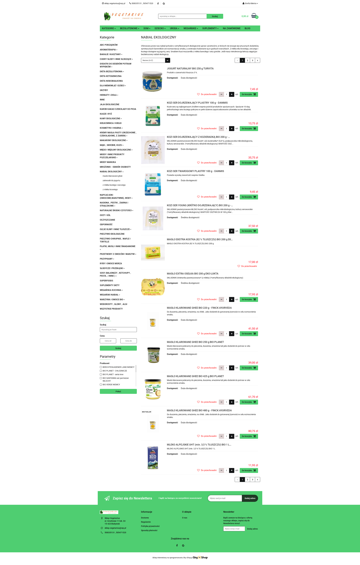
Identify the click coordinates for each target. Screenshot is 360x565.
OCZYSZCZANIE (107, 220)
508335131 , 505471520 (115, 532)
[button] (146, 512)
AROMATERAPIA (108, 49)
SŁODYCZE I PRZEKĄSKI (112, 268)
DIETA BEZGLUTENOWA (111, 71)
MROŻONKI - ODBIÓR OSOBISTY (115, 167)
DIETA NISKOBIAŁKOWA (111, 81)
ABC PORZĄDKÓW (109, 45)
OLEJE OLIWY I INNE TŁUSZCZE (115, 229)
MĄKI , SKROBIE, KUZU (111, 145)
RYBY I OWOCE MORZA (111, 263)
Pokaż (118, 391)
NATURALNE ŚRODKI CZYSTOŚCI (116, 210)
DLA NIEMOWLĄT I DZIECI (112, 85)
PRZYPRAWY (106, 259)
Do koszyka (247, 94)
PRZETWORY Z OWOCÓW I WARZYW (117, 254)
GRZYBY (104, 90)
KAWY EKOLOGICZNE (110, 118)
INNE (102, 99)
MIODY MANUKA (108, 162)
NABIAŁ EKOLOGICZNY (111, 171)
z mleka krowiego (110, 189)
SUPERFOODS (106, 280)
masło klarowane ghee (112, 176)
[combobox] (155, 60)
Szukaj (118, 348)
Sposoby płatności (149, 530)
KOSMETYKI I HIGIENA (111, 128)
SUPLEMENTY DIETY (109, 285)
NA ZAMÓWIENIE (231, 28)
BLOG (247, 28)
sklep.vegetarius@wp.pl (115, 528)
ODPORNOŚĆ (106, 224)
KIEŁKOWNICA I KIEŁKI (111, 123)
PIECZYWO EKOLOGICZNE (112, 234)
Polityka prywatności (150, 526)
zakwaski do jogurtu (111, 180)
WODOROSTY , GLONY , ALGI (113, 304)
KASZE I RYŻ (106, 114)
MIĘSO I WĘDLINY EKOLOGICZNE (115, 149)
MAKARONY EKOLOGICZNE (113, 140)
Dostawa (145, 518)
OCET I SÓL (105, 215)
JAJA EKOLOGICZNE (109, 104)
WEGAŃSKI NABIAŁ (109, 294)
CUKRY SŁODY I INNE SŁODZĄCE (116, 59)
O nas (184, 518)
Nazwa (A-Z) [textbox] (148, 60)
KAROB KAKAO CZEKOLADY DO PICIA (118, 109)
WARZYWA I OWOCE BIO (112, 299)
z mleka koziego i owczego (114, 185)
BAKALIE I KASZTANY (110, 54)
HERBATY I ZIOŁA (108, 95)
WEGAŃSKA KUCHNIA (111, 290)
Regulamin (146, 522)
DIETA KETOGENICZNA (111, 76)
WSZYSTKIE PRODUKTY (111, 309)
